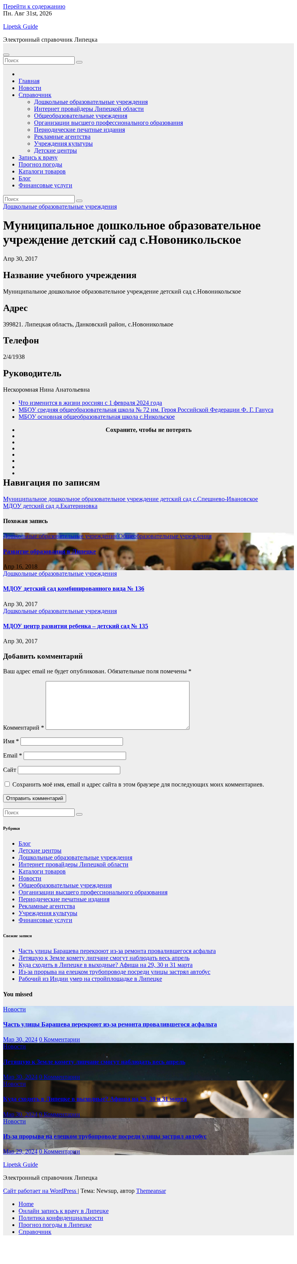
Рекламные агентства (62, 136)
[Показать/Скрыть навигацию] (6, 55)
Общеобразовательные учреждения (80, 115)
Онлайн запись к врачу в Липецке (64, 1211)
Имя (11, 741)
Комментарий (23, 727)
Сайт (9, 769)
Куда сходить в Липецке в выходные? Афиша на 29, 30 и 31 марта (106, 965)
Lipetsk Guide (20, 26)
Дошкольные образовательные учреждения (91, 102)
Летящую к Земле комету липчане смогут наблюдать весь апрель (104, 958)
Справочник (35, 95)
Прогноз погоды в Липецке (55, 1225)
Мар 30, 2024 (20, 1039)
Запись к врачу (38, 157)
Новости (30, 88)
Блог (25, 178)
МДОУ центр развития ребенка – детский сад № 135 (75, 626)
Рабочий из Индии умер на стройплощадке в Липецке (90, 978)
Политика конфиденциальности (61, 1218)
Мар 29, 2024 (20, 1151)
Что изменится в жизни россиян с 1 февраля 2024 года (90, 402)
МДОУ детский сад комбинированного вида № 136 (73, 588)
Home (26, 1204)
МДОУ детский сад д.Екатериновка (50, 506)
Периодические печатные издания (79, 129)
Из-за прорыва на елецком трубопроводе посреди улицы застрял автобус (114, 971)
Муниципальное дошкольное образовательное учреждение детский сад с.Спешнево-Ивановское (130, 499)
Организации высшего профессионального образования (108, 122)
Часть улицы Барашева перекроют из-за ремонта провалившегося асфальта (117, 951)
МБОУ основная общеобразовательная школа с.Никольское (97, 416)
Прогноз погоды (40, 164)
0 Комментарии (59, 1039)
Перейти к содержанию (34, 6)
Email (12, 755)
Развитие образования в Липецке (49, 551)
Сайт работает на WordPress (40, 1191)
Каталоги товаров (42, 171)
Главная (29, 81)
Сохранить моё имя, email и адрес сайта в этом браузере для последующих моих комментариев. (138, 784)
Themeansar (151, 1191)
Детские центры (55, 150)
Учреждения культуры (63, 143)
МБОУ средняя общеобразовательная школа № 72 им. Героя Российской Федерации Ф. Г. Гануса (146, 409)
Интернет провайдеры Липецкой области (89, 108)
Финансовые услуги (45, 185)
